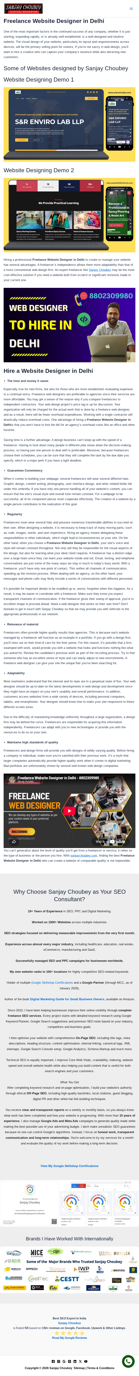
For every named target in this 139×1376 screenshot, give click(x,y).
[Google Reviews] (64, 1361)
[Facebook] (53, 1361)
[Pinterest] (69, 1361)
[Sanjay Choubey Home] (23, 8)
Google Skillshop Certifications (52, 982)
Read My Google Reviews (69, 1337)
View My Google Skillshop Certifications (69, 1166)
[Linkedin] (75, 1361)
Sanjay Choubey (100, 270)
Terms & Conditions (100, 1368)
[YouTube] (85, 1361)
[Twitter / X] (80, 1361)
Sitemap (79, 1368)
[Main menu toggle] (131, 9)
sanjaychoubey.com (83, 855)
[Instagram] (58, 1361)
